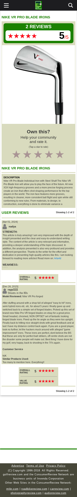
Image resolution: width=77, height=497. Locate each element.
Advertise (17, 465)
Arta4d (57, 258)
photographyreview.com (26, 492)
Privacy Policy (56, 465)
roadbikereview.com (34, 488)
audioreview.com (55, 492)
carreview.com (59, 488)
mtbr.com (12, 488)
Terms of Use (35, 465)
